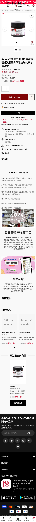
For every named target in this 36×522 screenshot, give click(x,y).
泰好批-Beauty (11, 515)
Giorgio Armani (24, 332)
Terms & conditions (20, 103)
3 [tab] (19, 347)
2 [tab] (19, 42)
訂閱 (28, 433)
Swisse (9, 75)
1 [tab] (16, 42)
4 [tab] (21, 347)
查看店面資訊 (23, 124)
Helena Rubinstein (8, 332)
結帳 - (14, 97)
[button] (16, 49)
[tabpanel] (9, 329)
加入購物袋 (18, 403)
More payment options (18, 117)
